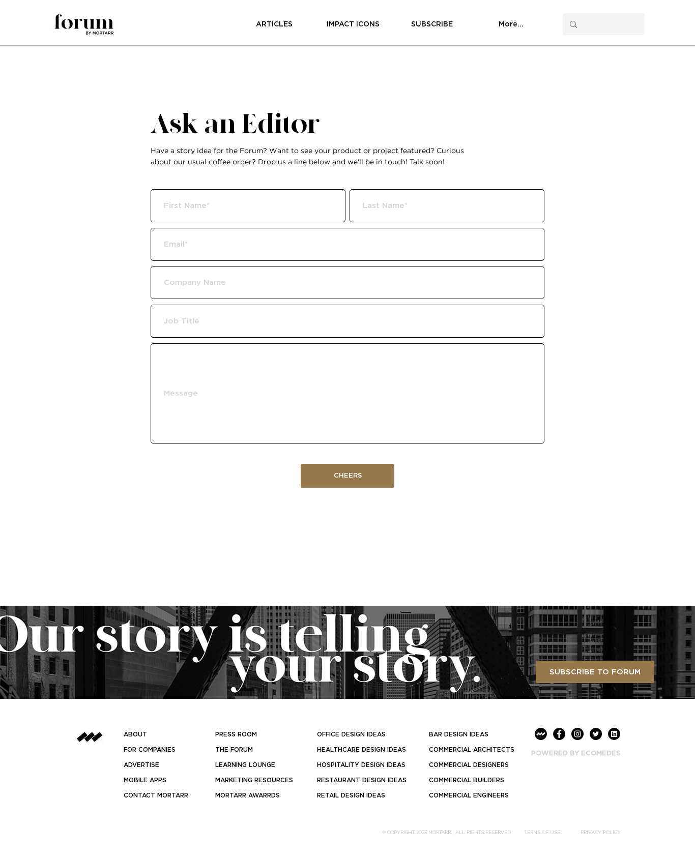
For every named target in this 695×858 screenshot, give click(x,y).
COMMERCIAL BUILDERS (466, 780)
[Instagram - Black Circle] (577, 734)
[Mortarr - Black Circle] (541, 734)
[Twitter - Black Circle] (596, 734)
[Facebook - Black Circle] (559, 734)
